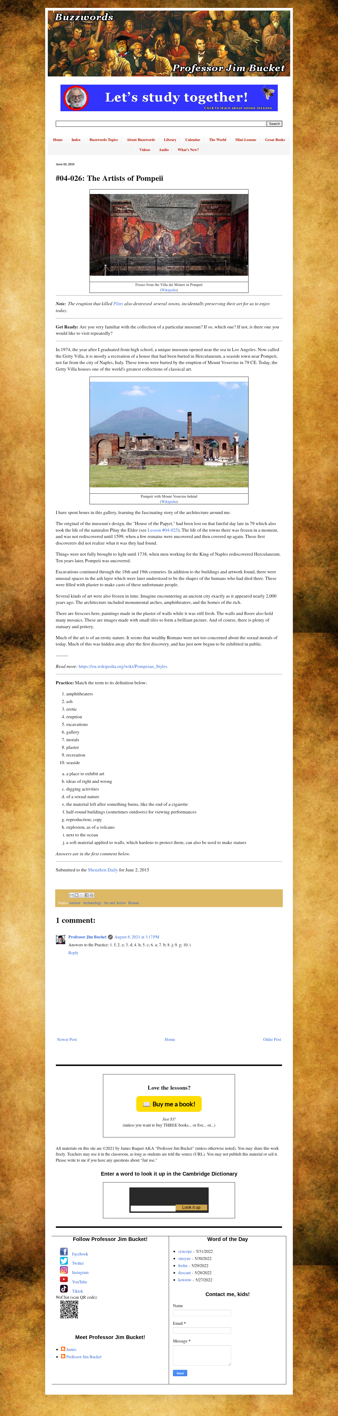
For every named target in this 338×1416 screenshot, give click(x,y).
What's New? (188, 149)
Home (58, 139)
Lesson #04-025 (163, 530)
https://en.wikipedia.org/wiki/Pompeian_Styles (123, 666)
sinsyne (184, 1258)
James (71, 1349)
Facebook (80, 1254)
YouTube (79, 1281)
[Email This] (71, 895)
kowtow (184, 1279)
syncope (185, 1251)
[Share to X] (81, 895)
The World (217, 139)
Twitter (78, 1263)
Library (170, 139)
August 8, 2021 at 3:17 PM (136, 936)
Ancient (75, 902)
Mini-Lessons (245, 139)
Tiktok (77, 1291)
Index (76, 139)
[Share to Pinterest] (91, 895)
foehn (182, 1265)
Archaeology (92, 902)
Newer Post (67, 1039)
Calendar (192, 139)
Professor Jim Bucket (87, 937)
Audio (164, 149)
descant (184, 1272)
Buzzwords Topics (104, 139)
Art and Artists (115, 902)
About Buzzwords (141, 139)
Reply (73, 952)
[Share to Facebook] (86, 895)
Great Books (275, 139)
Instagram (80, 1272)
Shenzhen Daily (103, 869)
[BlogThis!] (76, 895)
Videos (144, 149)
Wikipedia (169, 289)
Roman (133, 902)
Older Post (272, 1039)
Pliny (118, 303)
